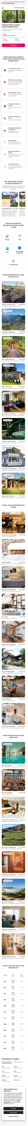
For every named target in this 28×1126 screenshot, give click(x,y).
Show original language (8, 3)
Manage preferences (13, 1116)
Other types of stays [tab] (19, 1062)
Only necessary (13, 1112)
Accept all (13, 1108)
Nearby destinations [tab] (7, 1062)
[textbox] (7, 41)
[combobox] (13, 35)
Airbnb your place (19, 8)
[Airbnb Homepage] (3, 7)
